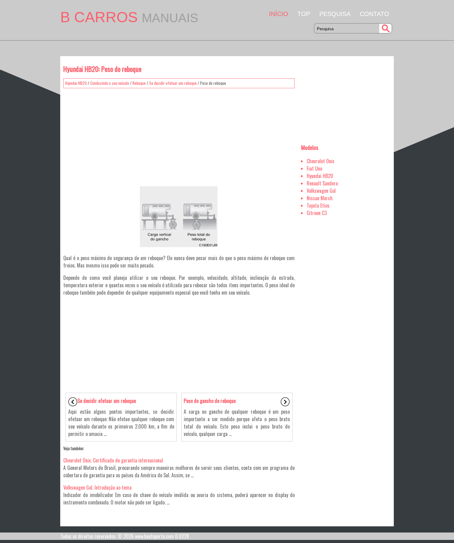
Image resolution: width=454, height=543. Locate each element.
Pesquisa (335, 13)
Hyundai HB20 (76, 83)
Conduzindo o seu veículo (109, 83)
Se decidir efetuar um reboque (173, 83)
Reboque (139, 83)
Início (278, 13)
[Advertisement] (179, 134)
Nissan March (320, 198)
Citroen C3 (317, 213)
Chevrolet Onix (320, 161)
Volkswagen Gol (321, 190)
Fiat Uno (314, 168)
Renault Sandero (322, 183)
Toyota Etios (318, 205)
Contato (374, 13)
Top (303, 13)
